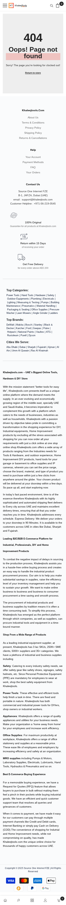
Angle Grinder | (41, 313)
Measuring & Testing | (29, 302)
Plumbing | (37, 298)
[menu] (5, 5)
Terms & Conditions (33, 122)
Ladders (54, 313)
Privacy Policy (33, 127)
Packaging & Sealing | (19, 309)
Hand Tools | (28, 295)
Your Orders (33, 172)
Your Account (33, 157)
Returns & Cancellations (33, 137)
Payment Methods (33, 162)
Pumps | (46, 302)
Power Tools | (13, 295)
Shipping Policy (33, 132)
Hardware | (41, 295)
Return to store (33, 73)
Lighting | (12, 302)
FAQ (33, 167)
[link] (19, 900)
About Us (33, 117)
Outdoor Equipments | (19, 298)
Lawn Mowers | (24, 313)
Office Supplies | (40, 309)
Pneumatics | (29, 305)
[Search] (52, 6)
